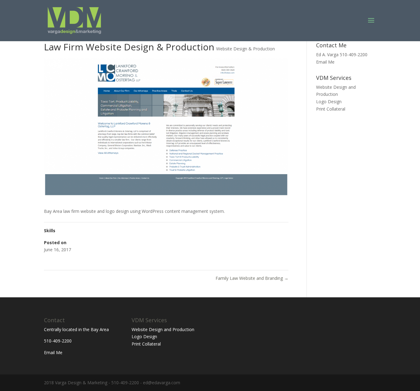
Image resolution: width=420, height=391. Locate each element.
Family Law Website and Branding (252, 278)
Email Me (325, 62)
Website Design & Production (245, 49)
